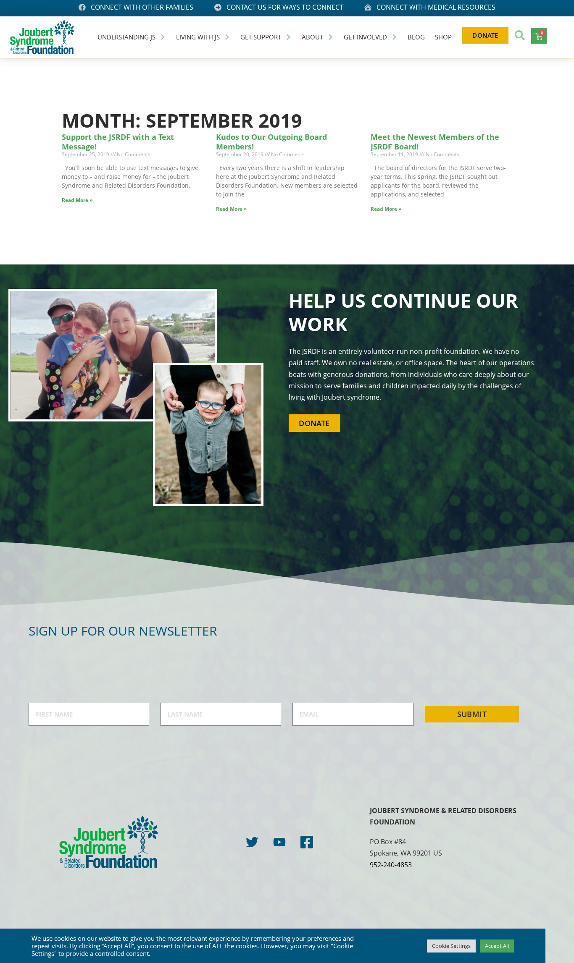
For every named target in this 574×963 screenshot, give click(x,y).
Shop (443, 37)
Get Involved (365, 37)
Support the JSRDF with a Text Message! (118, 142)
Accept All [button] (497, 946)
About (312, 37)
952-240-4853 (391, 864)
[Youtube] (279, 842)
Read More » (77, 200)
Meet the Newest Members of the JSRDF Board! (435, 142)
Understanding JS (126, 37)
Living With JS (198, 37)
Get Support (260, 37)
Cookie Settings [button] (451, 946)
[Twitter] (252, 842)
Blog (416, 37)
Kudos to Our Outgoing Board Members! (271, 142)
